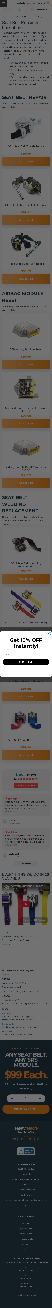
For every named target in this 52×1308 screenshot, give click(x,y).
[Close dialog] (49, 633)
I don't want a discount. (26, 669)
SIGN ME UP (26, 662)
